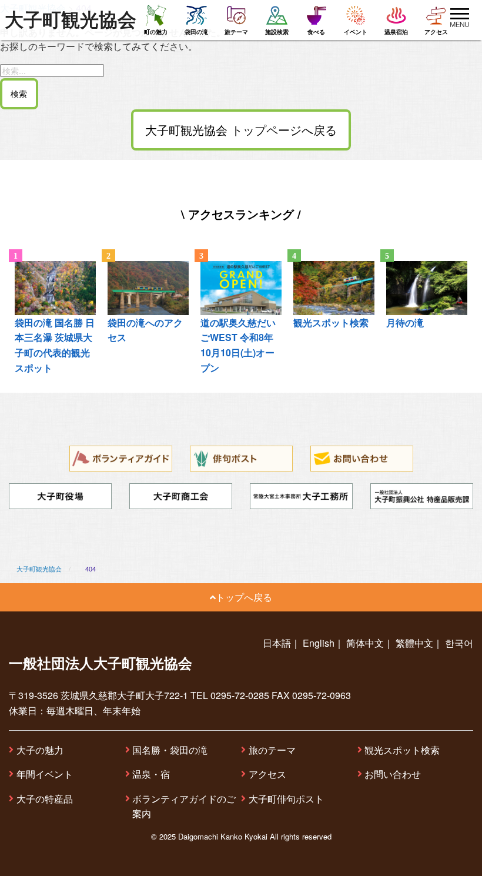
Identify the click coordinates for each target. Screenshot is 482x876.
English (318, 643)
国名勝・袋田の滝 (169, 750)
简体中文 (365, 643)
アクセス (267, 774)
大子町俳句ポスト (286, 798)
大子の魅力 (39, 750)
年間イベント (44, 774)
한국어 (459, 643)
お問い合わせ (392, 774)
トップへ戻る (244, 597)
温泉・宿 (151, 774)
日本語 (277, 643)
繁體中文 (414, 643)
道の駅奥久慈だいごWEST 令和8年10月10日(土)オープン (238, 345)
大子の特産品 (44, 798)
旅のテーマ (272, 750)
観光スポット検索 (402, 750)
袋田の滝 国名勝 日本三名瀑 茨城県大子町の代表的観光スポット (55, 345)
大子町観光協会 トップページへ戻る (241, 129)
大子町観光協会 (70, 20)
